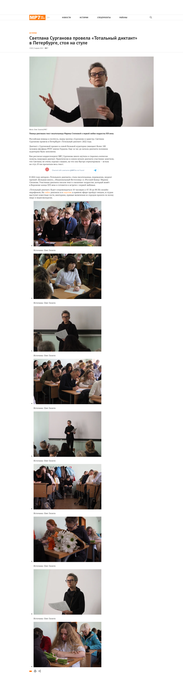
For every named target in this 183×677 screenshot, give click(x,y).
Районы (123, 17)
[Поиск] (151, 17)
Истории (84, 17)
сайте (47, 192)
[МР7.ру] (37, 17)
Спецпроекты (104, 17)
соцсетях (67, 192)
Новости (66, 17)
